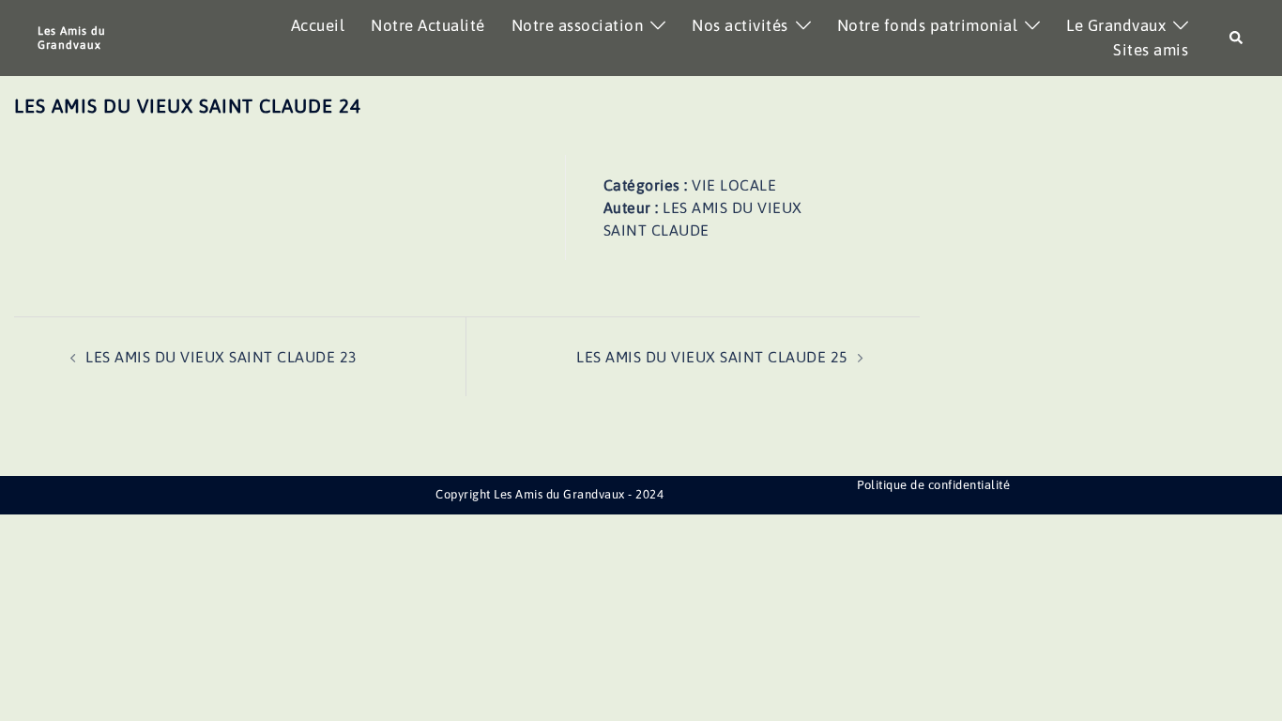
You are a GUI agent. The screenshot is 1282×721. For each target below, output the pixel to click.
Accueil (318, 25)
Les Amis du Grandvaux (72, 37)
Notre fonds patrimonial (927, 25)
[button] (1236, 38)
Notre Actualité (428, 25)
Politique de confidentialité (933, 485)
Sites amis (1150, 49)
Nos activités (740, 25)
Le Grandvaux (1116, 25)
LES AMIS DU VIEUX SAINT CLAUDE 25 (712, 356)
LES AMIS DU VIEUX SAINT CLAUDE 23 (221, 356)
